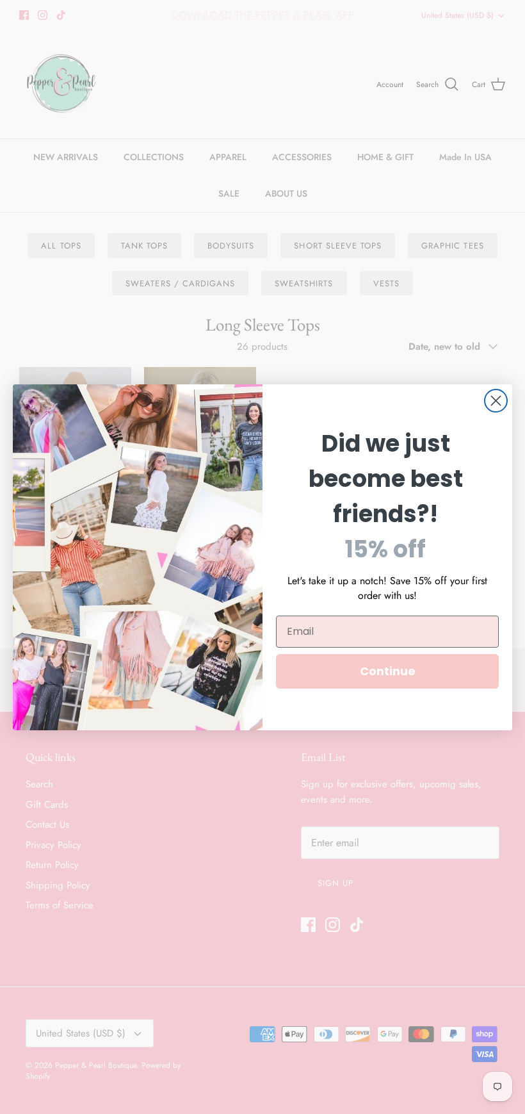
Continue (388, 671)
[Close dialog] (496, 400)
